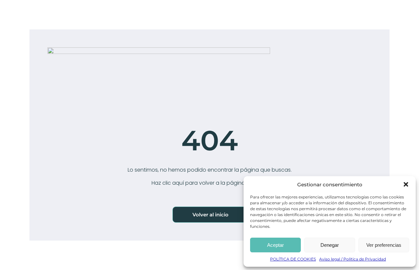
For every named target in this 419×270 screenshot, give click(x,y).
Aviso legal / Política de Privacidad (352, 259)
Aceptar (275, 245)
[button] (406, 184)
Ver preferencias (383, 245)
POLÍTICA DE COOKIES (293, 259)
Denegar (329, 245)
